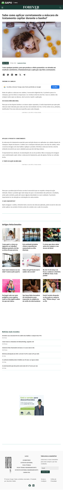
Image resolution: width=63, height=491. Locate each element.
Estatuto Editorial (27, 462)
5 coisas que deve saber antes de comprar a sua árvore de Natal (51, 246)
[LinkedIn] (12, 74)
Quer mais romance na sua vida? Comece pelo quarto (11, 271)
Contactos (26, 472)
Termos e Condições (43, 480)
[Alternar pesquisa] (60, 7)
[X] (20, 74)
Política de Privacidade (54, 480)
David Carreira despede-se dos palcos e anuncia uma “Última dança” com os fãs (51, 298)
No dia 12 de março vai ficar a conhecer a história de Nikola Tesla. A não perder (51, 272)
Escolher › (55, 87)
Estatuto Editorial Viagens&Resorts (26, 470)
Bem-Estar (5, 63)
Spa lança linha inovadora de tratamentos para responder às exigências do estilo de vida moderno (31, 298)
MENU (16, 2)
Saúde (26, 456)
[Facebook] (3, 74)
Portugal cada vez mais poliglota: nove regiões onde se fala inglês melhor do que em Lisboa (11, 298)
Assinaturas (27, 460)
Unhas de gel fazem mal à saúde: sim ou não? (31, 271)
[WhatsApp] (8, 74)
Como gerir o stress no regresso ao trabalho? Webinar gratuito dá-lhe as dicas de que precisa (10, 247)
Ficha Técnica (26, 465)
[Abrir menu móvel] (2, 7)
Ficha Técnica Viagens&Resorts (26, 467)
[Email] (16, 74)
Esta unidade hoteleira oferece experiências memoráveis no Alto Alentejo (30, 247)
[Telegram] (24, 74)
